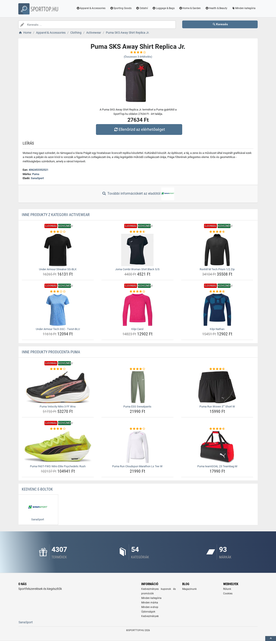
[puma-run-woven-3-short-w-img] (217, 387)
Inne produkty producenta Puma (51, 352)
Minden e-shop (149, 607)
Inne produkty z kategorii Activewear (56, 214)
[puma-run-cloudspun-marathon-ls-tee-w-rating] (137, 429)
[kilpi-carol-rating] (137, 291)
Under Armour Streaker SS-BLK (58, 269)
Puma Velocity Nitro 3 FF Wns (58, 406)
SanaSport (37, 178)
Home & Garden (191, 8)
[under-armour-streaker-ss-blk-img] (58, 250)
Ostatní (144, 8)
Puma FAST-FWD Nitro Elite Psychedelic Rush (58, 466)
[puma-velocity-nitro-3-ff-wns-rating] (58, 369)
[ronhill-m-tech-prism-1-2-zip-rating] (217, 232)
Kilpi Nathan (217, 329)
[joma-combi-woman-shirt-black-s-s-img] (137, 250)
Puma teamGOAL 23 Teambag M (217, 466)
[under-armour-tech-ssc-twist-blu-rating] (58, 291)
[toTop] (270, 638)
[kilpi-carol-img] (137, 310)
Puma (35, 174)
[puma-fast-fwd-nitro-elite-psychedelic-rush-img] (58, 447)
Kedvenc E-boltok (37, 489)
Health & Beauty (218, 8)
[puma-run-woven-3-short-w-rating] (217, 369)
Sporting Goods (122, 8)
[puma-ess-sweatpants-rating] (137, 369)
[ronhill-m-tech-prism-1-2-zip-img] (217, 250)
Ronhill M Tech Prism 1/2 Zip (217, 269)
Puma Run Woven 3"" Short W (217, 406)
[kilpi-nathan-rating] (217, 291)
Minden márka (149, 602)
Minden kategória (245, 8)
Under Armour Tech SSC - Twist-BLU (58, 329)
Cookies (227, 593)
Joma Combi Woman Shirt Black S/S (137, 269)
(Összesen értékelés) (138, 56)
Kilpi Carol (137, 329)
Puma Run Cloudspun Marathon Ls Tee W (137, 466)
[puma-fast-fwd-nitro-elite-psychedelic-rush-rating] (58, 429)
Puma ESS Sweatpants (137, 406)
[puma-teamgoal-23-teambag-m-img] (217, 447)
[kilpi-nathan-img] (217, 310)
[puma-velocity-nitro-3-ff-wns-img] (58, 387)
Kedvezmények (150, 616)
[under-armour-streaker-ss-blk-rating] (58, 232)
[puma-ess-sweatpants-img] (137, 387)
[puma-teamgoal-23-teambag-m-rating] (217, 429)
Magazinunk (189, 588)
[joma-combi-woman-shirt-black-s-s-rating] (137, 232)
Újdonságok (148, 611)
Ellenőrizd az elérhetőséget (142, 129)
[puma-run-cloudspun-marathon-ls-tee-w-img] (137, 447)
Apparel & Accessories (92, 8)
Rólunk (227, 588)
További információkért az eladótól (134, 193)
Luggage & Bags (165, 8)
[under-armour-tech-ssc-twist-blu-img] (58, 310)
